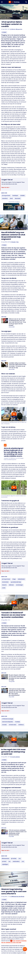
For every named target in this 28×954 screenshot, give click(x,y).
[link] (6, 187)
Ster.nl (18, 201)
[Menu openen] (1, 2)
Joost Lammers (16, 756)
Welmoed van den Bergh (18, 896)
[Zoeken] (26, 2)
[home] (14, 2)
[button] (4, 32)
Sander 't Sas (15, 242)
